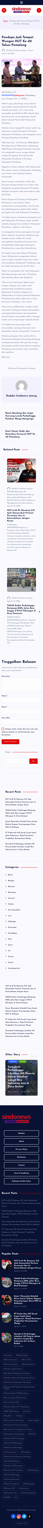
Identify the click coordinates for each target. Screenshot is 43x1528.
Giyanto (27, 1411)
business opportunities (13, 1369)
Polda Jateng (34, 1470)
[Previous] (32, 1054)
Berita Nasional (11, 1360)
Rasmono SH (10, 1488)
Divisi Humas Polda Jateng (15, 1398)
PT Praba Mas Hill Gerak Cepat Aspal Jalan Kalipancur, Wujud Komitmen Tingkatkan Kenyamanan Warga (20, 835)
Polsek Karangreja (12, 1484)
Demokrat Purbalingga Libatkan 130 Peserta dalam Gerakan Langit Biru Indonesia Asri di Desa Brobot (20, 847)
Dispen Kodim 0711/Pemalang (16, 1393)
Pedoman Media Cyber (21, 1181)
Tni (9, 951)
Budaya (11, 881)
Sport (10, 945)
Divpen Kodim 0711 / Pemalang (17, 1407)
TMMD (7, 1497)
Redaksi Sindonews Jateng (16, 50)
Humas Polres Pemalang (14, 1420)
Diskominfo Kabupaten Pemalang (22, 368)
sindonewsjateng (28, 1493)
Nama (5, 696)
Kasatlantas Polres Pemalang (16, 1425)
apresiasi (8, 1355)
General (11, 898)
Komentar (6, 676)
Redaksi (21, 1133)
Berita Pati (27, 1360)
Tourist (10, 957)
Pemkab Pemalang (12, 1461)
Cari (7, 752)
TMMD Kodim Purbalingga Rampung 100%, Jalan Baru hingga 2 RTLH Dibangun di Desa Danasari (20, 813)
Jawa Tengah (34, 1420)
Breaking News (29, 1364)
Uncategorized (14, 968)
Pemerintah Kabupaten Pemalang (18, 1457)
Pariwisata (12, 927)
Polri (10, 939)
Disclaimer (21, 1157)
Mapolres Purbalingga (13, 1448)
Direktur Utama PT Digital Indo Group (20, 1378)
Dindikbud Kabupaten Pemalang (17, 1373)
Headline (8, 1416)
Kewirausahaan (14, 910)
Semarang (24, 1488)
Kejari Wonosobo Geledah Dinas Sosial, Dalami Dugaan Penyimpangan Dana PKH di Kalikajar (21, 824)
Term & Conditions (21, 1173)
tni (17, 1497)
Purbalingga (29, 1484)
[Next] (36, 1054)
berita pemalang (11, 1364)
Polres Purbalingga (12, 1475)
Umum (30, 50)
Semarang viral (11, 1493)
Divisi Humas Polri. (12, 1402)
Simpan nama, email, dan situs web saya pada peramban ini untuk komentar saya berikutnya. (20, 732)
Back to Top (22, 1523)
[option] (21, 1078)
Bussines (11, 886)
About (21, 1141)
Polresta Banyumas (12, 1479)
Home (5, 21)
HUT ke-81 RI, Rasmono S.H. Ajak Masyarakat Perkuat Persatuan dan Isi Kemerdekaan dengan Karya (20, 802)
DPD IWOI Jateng (12, 1411)
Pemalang (26, 1452)
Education (12, 892)
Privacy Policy (21, 1149)
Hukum (11, 904)
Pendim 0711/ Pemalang (14, 1470)
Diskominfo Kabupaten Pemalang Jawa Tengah (19, 1388)
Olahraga (12, 921)
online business (11, 1452)
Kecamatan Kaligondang (14, 1434)
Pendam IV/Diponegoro (14, 1466)
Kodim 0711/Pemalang (13, 1443)
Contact (21, 1165)
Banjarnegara (22, 1355)
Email (4, 707)
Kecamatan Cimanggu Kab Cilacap (18, 1429)
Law (9, 916)
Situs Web (6, 718)
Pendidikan (12, 933)
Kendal (32, 1434)
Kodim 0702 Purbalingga (14, 1438)
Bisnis (10, 875)
